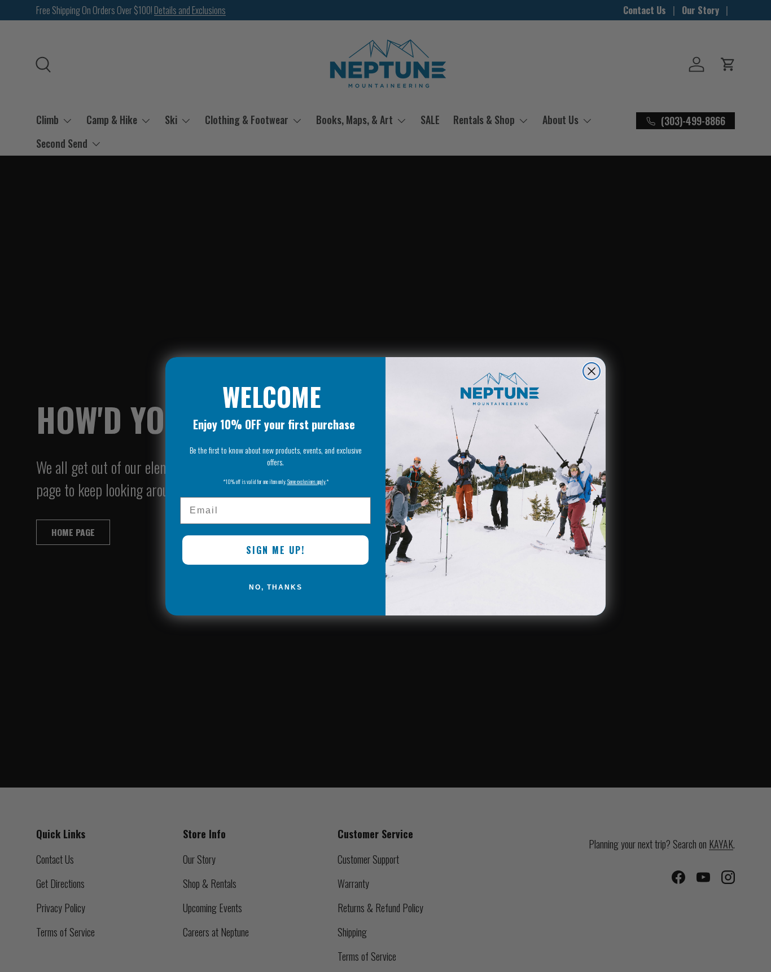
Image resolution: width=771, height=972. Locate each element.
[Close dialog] (591, 371)
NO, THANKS (276, 587)
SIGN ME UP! (275, 550)
